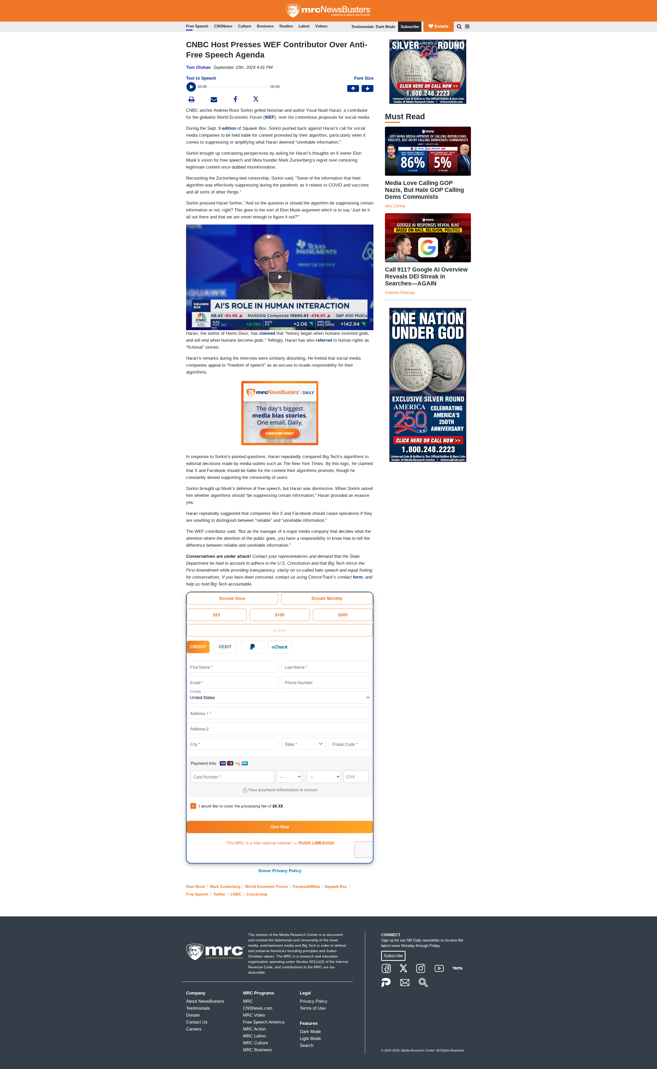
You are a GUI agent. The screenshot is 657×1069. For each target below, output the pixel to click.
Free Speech (197, 894)
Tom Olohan (198, 67)
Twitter (219, 894)
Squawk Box (335, 886)
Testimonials (362, 26)
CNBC (235, 894)
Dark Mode (385, 26)
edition (229, 128)
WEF (269, 117)
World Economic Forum (266, 886)
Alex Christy (395, 206)
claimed (267, 333)
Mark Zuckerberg (225, 886)
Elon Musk (195, 886)
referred (324, 340)
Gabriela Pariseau (400, 292)
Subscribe (410, 26)
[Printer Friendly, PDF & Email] (214, 100)
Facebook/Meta (306, 886)
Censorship (256, 894)
